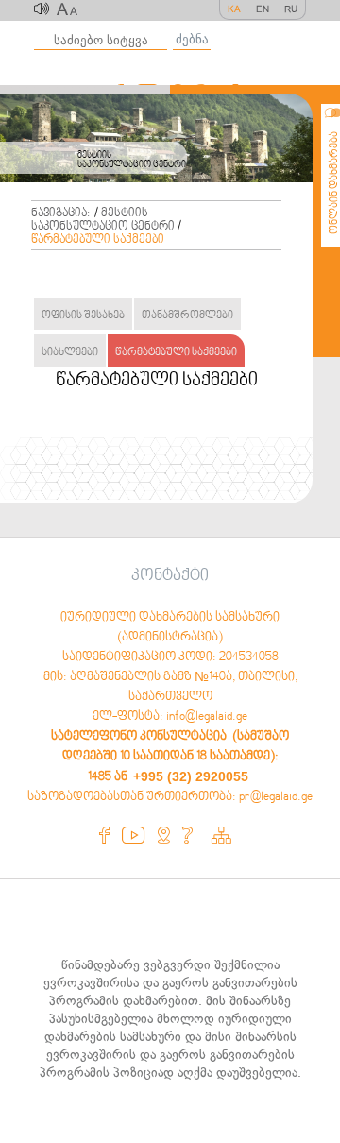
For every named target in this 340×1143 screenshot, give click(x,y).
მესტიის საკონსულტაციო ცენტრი (103, 220)
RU (291, 9)
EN (262, 9)
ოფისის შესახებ (83, 316)
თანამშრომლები (187, 316)
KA (234, 9)
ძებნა (192, 39)
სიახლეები (70, 353)
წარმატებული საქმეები (97, 240)
